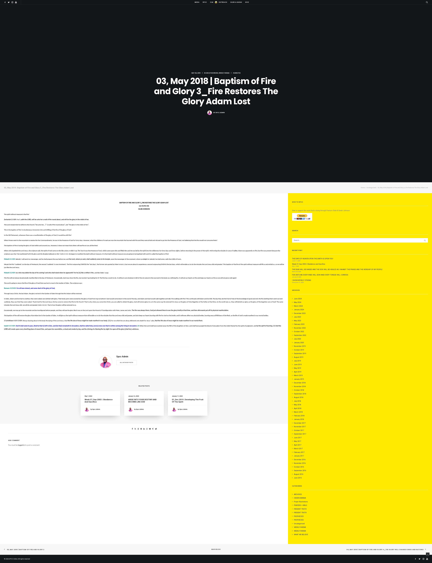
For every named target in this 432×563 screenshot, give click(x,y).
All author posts (126, 362)
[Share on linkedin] (144, 429)
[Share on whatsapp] (147, 429)
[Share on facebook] (132, 429)
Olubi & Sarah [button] (236, 2)
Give (247, 2)
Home (363, 187)
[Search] (360, 240)
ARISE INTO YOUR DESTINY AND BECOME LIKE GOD (142, 400)
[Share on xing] (152, 429)
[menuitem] (5, 2)
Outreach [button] (223, 2)
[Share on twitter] (135, 429)
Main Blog (216, 549)
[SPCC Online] (216, 2)
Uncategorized (212, 73)
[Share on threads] (138, 429)
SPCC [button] (205, 2)
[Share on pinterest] (141, 429)
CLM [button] (211, 2)
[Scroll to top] (428, 554)
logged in (21, 445)
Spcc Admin (220, 113)
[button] (5, 2)
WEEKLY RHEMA (224, 73)
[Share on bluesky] (149, 429)
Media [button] (197, 2)
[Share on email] (155, 429)
